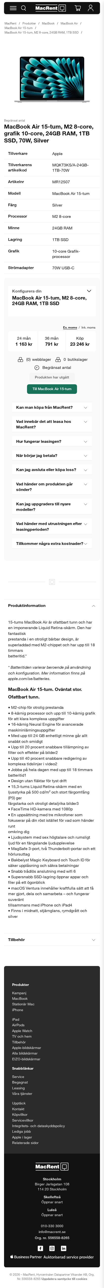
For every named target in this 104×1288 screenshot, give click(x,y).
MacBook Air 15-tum (19, 28)
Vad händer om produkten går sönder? (44, 486)
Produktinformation (26, 605)
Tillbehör (16, 939)
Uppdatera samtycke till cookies (64, 1279)
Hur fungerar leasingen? (38, 441)
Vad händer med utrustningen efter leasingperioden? (49, 526)
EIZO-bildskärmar (26, 1059)
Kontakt (18, 1109)
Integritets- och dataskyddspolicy (38, 1126)
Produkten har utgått (52, 377)
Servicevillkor (22, 1120)
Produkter (29, 23)
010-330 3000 (52, 1226)
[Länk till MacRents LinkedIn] (63, 1248)
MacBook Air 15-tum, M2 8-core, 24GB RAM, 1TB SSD (42, 32)
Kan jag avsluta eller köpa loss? (46, 469)
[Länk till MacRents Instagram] (52, 1248)
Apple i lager (22, 1137)
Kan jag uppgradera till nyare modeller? (43, 506)
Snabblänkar (22, 1068)
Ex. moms (70, 327)
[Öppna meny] (13, 8)
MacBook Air (69, 23)
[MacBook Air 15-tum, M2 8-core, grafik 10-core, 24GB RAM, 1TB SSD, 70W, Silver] (52, 79)
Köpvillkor (20, 1114)
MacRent (10, 23)
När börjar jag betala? (36, 455)
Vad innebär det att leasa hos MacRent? (43, 424)
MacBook (48, 23)
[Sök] (23, 8)
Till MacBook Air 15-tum (52, 389)
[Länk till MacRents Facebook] (40, 1248)
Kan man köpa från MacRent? (44, 407)
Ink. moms (88, 327)
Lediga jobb (21, 1131)
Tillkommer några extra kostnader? (49, 543)
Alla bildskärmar (25, 1053)
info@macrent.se (52, 1232)
